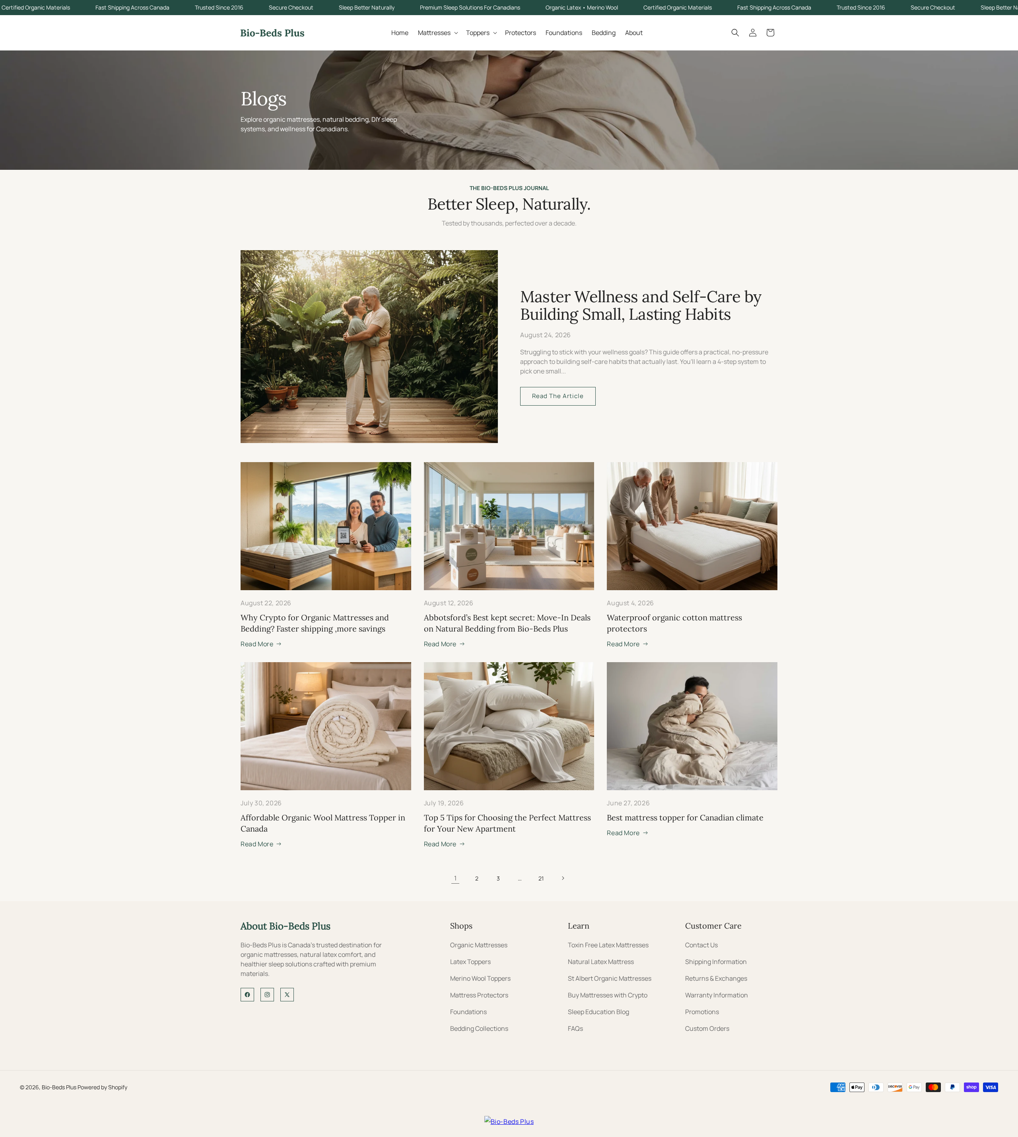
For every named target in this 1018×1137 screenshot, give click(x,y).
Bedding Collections (479, 1028)
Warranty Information (716, 995)
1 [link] (455, 878)
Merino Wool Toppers (480, 978)
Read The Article (558, 396)
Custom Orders (707, 1028)
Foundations (468, 1011)
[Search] (735, 32)
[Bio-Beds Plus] (509, 1121)
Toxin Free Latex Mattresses (608, 945)
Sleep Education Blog (598, 1011)
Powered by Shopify (102, 1087)
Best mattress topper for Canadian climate (685, 817)
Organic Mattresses (478, 945)
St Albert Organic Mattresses (609, 978)
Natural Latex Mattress (601, 961)
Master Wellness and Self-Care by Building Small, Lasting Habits (640, 305)
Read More (257, 643)
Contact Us (701, 945)
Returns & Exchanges (716, 978)
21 (541, 878)
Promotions (702, 1011)
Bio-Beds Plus (59, 1087)
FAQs (575, 1028)
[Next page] (562, 878)
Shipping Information (716, 961)
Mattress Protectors (479, 995)
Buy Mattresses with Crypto (607, 995)
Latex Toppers (470, 961)
